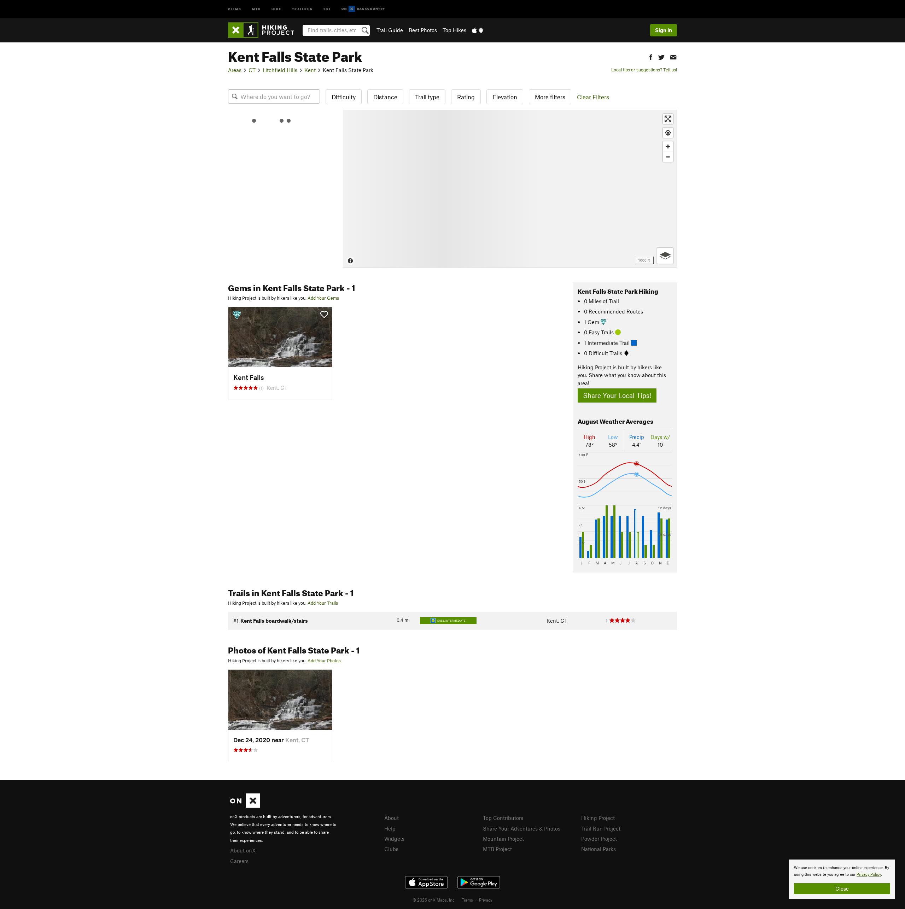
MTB (256, 8)
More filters (550, 96)
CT (252, 70)
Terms (467, 899)
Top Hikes (454, 30)
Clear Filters (593, 96)
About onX (243, 850)
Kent (310, 70)
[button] (651, 56)
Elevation (504, 96)
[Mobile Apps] (477, 30)
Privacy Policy (869, 874)
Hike (276, 8)
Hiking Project (598, 818)
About (391, 818)
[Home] (264, 30)
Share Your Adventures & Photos (521, 828)
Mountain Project (503, 838)
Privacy (485, 899)
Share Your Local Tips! (617, 395)
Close (842, 888)
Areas (234, 70)
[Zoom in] (668, 146)
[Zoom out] (668, 157)
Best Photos (423, 30)
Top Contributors (503, 818)
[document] (842, 879)
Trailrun (302, 8)
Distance (385, 96)
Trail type (427, 96)
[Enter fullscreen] (668, 119)
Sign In (663, 30)
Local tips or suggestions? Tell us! (644, 69)
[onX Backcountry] (363, 9)
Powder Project (599, 838)
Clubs (391, 849)
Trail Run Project (600, 828)
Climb (234, 8)
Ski (327, 8)
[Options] (665, 256)
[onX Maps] (245, 806)
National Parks (598, 849)
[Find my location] (668, 133)
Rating (466, 96)
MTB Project (497, 849)
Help (390, 828)
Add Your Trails (323, 603)
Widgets (394, 838)
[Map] (510, 188)
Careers (239, 861)
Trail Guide (389, 30)
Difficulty (344, 96)
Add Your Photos (324, 660)
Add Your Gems (323, 298)
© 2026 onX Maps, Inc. (434, 899)
